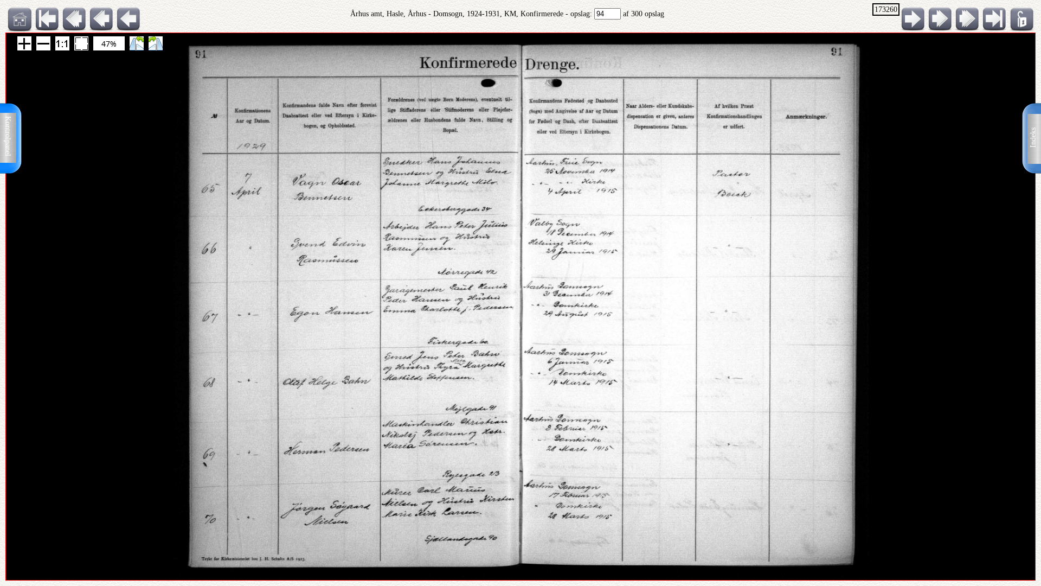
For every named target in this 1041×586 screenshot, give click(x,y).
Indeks (1033, 138)
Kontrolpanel (8, 136)
